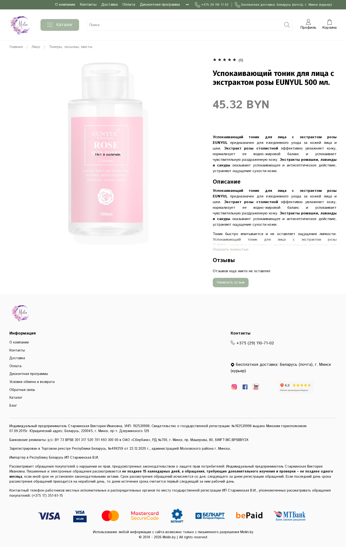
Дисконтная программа (160, 4)
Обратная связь (22, 390)
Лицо (35, 47)
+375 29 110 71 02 (215, 4)
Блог (13, 405)
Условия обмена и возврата (32, 382)
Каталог (64, 25)
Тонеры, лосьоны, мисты (70, 47)
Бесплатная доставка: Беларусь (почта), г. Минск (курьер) (286, 4)
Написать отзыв (231, 282)
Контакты (88, 4)
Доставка (109, 4)
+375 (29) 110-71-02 (254, 343)
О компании (65, 4)
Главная (16, 47)
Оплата (128, 4)
